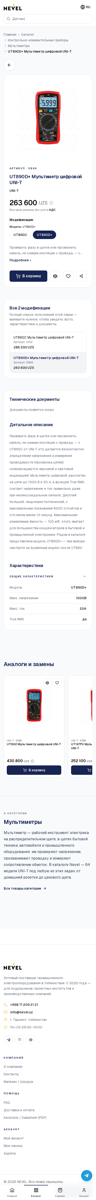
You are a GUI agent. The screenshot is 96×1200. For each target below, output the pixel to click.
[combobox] (48, 18)
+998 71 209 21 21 (24, 1005)
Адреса (10, 1153)
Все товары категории (22, 888)
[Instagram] (19, 1040)
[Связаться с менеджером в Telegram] (86, 1175)
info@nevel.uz (21, 1012)
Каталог (27, 34)
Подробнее (20, 260)
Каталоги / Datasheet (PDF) (25, 1117)
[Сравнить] (55, 276)
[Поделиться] (81, 276)
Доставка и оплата (19, 1110)
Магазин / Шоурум (18, 1082)
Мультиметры (19, 46)
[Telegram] (8, 1040)
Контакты (11, 1074)
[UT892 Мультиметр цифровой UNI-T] (34, 706)
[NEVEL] (13, 7)
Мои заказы (13, 1146)
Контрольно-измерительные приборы (38, 40)
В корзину (31, 276)
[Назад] (9, 65)
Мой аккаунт (14, 1138)
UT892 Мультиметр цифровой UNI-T (34, 744)
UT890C (20, 235)
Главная (10, 34)
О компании (13, 1067)
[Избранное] (68, 276)
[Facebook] (30, 1040)
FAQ (7, 1102)
